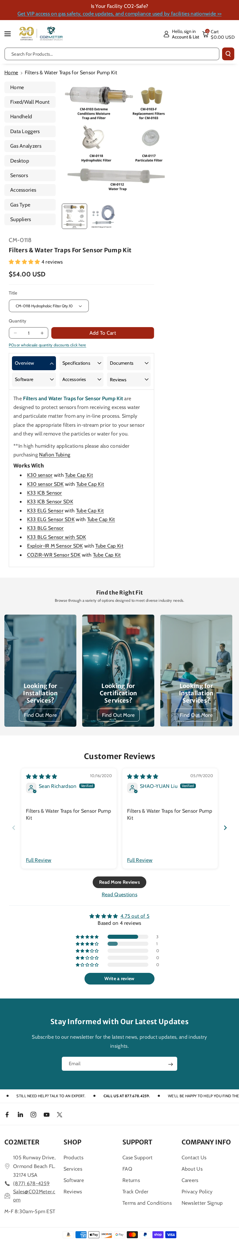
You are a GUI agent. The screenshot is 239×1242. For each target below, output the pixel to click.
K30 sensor (40, 475)
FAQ (127, 1169)
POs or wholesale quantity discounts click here (47, 345)
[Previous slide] (13, 827)
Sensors (19, 175)
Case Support (137, 1157)
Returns (131, 1180)
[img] (41, 776)
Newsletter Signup (202, 1203)
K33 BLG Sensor (45, 528)
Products (73, 1157)
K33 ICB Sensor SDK (50, 501)
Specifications (76, 363)
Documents (122, 363)
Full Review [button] (38, 860)
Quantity (17, 321)
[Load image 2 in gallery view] (103, 216)
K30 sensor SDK (45, 484)
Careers (190, 1180)
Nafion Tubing (54, 454)
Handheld (21, 116)
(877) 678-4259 (31, 1183)
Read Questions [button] (119, 894)
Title (13, 293)
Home (11, 72)
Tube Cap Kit (79, 475)
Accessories (23, 190)
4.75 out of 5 (135, 916)
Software (24, 379)
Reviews (118, 379)
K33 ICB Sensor (44, 493)
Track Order (135, 1191)
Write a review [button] (119, 978)
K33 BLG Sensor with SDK (56, 537)
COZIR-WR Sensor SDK (54, 555)
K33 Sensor (45, 510)
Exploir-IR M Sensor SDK (55, 546)
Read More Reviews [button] (119, 882)
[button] (10, 34)
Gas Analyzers (25, 146)
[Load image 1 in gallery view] (74, 216)
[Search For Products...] (228, 53)
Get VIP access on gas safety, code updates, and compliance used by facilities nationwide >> (119, 13)
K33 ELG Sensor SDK (51, 519)
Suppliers (20, 219)
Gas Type (20, 205)
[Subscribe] (170, 1064)
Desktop (19, 161)
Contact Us (194, 1157)
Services (73, 1169)
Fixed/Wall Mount (30, 102)
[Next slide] (225, 827)
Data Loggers (25, 131)
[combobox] (112, 54)
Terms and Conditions (147, 1203)
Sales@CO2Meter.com (34, 1195)
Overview (24, 363)
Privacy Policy (197, 1191)
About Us (192, 1169)
